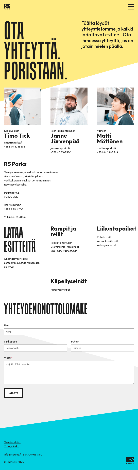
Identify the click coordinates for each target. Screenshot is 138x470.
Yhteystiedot (11, 446)
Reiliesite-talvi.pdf (61, 242)
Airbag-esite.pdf (107, 245)
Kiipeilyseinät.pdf (60, 289)
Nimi (6, 325)
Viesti (8, 357)
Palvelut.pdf (104, 237)
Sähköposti (11, 341)
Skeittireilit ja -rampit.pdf (64, 246)
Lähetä (13, 393)
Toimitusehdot (12, 442)
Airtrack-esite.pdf (107, 241)
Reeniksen (10, 184)
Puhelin (75, 341)
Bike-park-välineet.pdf (63, 250)
